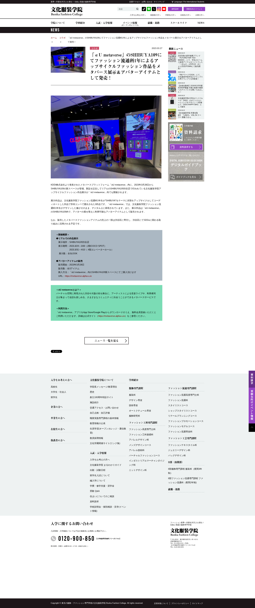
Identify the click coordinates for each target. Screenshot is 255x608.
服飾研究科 (134, 416)
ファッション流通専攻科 (180, 431)
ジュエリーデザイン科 (179, 450)
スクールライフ (178, 23)
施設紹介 (94, 402)
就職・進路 (154, 23)
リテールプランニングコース (182, 416)
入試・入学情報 (104, 23)
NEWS (200, 23)
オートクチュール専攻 (140, 410)
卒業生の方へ (170, 15)
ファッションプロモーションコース (185, 421)
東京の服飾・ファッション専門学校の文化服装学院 (84, 603)
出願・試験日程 (97, 470)
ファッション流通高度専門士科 (183, 395)
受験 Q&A (95, 491)
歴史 (92, 392)
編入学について (97, 480)
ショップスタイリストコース (182, 410)
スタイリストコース (178, 405)
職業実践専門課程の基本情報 (104, 418)
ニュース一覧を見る (106, 341)
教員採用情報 (96, 438)
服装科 (132, 395)
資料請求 (175, 9)
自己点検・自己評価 (100, 413)
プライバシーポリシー (180, 603)
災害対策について (161, 603)
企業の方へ (199, 15)
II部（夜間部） (176, 462)
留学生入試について (100, 475)
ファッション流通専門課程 (182, 388)
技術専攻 (133, 405)
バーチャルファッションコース (144, 455)
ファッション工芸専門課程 (182, 438)
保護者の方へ (155, 15)
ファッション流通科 (178, 400)
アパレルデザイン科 (139, 439)
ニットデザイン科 (138, 470)
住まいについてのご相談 (102, 496)
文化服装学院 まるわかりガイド (105, 465)
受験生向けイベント (194, 9)
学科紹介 (80, 23)
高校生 (54, 386)
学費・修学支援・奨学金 (102, 486)
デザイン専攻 (135, 400)
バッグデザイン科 (177, 455)
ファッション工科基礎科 (141, 434)
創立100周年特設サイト (101, 397)
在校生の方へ (185, 15)
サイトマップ (159, 2)
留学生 (54, 397)
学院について (58, 23)
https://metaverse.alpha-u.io (78, 276)
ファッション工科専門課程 (143, 422)
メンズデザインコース (140, 445)
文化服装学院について (101, 380)
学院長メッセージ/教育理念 (103, 386)
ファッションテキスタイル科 (182, 445)
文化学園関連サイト (105, 443)
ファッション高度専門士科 (142, 429)
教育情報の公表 (97, 423)
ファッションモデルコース (181, 426)
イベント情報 (130, 24)
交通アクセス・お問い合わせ (140, 2)
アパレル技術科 (136, 450)
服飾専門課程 (136, 388)
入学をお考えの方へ (138, 15)
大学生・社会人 (58, 392)
